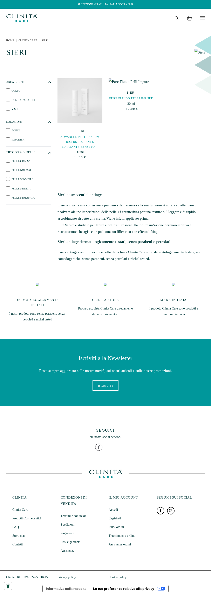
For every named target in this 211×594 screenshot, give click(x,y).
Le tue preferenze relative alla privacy (123, 589)
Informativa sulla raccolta (66, 589)
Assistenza (67, 550)
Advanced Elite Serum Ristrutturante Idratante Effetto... (79, 141)
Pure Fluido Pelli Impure (131, 98)
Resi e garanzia (70, 542)
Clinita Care (20, 509)
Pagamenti (67, 533)
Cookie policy (118, 577)
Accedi (113, 509)
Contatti (17, 544)
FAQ (15, 527)
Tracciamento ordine (122, 535)
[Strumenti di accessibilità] (8, 586)
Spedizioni (67, 524)
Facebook (160, 510)
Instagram (171, 510)
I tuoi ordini (116, 527)
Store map (19, 535)
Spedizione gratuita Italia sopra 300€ (105, 4)
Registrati (115, 518)
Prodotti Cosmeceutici (26, 518)
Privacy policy (66, 577)
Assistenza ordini (120, 544)
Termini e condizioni (74, 516)
